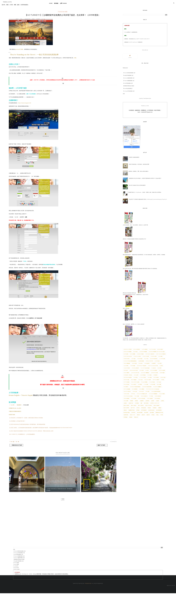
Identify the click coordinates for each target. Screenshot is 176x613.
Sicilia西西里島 (134, 389)
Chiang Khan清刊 (137, 356)
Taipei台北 (133, 393)
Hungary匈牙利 (127, 368)
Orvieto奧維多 (133, 379)
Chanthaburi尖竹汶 (128, 356)
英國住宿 (138, 414)
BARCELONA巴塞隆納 (127, 351)
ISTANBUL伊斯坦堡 (135, 368)
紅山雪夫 (19, 408)
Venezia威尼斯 (150, 398)
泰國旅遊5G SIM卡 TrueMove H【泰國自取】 (133, 42)
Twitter (129, 57)
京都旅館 (131, 400)
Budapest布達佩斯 (143, 351)
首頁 (124, 93)
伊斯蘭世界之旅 (12, 408)
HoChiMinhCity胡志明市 (141, 365)
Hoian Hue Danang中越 (153, 365)
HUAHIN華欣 (126, 365)
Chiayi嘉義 (160, 356)
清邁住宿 (125, 410)
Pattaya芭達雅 (126, 382)
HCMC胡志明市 (147, 363)
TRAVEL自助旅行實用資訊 (155, 391)
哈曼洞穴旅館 (12, 414)
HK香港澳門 (153, 363)
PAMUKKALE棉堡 (147, 379)
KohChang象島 (162, 370)
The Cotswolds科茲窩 (128, 396)
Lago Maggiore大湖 (135, 372)
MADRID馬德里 (143, 375)
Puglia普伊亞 (133, 384)
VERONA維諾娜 (126, 398)
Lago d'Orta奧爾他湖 (145, 372)
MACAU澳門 (136, 375)
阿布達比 (153, 414)
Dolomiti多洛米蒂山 (154, 358)
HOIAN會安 (160, 363)
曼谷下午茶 (133, 407)
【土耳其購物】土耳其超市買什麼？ (17, 421)
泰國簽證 (159, 407)
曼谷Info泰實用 (156, 405)
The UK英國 (136, 396)
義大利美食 (146, 412)
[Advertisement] (41, 603)
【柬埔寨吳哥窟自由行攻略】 (128, 85)
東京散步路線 (143, 407)
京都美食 (136, 400)
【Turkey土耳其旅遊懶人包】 (129, 91)
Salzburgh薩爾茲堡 (157, 386)
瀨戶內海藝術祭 (144, 410)
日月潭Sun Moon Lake (154, 403)
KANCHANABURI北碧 (134, 370)
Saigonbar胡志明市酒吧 (146, 386)
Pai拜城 (162, 379)
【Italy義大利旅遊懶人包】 (128, 75)
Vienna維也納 (157, 398)
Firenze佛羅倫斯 (127, 363)
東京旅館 (149, 407)
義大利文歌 (133, 412)
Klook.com (125, 67)
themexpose (88, 583)
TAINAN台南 (134, 391)
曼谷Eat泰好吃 (133, 405)
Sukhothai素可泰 (127, 391)
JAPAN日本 (126, 370)
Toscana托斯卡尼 (144, 396)
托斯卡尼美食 (146, 403)
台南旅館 (157, 400)
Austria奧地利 (144, 349)
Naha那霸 (150, 377)
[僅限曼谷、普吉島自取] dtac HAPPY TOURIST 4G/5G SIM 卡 (136, 38)
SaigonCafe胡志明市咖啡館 (135, 386)
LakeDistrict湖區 (154, 372)
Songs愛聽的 (141, 389)
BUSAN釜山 (135, 351)
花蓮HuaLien (132, 414)
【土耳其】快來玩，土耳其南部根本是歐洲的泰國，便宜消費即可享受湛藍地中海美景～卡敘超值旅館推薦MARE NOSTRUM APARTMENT (40, 427)
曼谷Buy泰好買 (126, 405)
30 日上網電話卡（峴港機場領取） (131, 32)
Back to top (170, 585)
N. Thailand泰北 (142, 377)
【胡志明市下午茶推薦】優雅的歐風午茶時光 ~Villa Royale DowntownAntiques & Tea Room (147, 199)
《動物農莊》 (19, 405)
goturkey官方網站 (19, 49)
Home (50, 3)
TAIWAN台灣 (141, 391)
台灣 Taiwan (63, 3)
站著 (75, 57)
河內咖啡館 (154, 407)
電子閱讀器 (125, 417)
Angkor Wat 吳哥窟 (128, 349)
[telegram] (13, 441)
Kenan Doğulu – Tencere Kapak (21, 395)
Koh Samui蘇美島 (153, 370)
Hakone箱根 (132, 365)
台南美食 (125, 403)
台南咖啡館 (142, 400)
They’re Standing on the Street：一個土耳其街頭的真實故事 (34, 54)
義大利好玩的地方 (151, 410)
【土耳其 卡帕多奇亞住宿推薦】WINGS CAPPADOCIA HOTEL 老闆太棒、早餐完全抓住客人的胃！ (31, 431)
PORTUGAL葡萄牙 (156, 379)
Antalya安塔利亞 (136, 349)
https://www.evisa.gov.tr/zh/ (24, 102)
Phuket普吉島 (152, 382)
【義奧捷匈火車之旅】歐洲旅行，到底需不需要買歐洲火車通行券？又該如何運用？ (145, 178)
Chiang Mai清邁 (146, 356)
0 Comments (113, 441)
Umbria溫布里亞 (158, 396)
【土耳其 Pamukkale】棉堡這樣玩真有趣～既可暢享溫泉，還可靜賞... (60, 489)
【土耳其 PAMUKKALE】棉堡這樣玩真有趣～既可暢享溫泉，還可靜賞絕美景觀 (27, 424)
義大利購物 (152, 412)
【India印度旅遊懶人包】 (128, 83)
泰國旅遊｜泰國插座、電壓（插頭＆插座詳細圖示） (138, 171)
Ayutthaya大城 (152, 349)
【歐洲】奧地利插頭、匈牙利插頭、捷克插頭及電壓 (138, 164)
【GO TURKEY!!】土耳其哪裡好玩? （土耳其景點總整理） (22, 434)
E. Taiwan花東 (162, 358)
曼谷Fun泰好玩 (141, 405)
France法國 (134, 363)
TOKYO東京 (147, 391)
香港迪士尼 (136, 417)
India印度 (159, 368)
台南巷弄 (152, 400)
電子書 (162, 414)
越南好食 (148, 414)
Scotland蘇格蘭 (127, 389)
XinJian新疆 (126, 400)
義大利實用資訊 (159, 410)
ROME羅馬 (140, 384)
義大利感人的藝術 (127, 412)
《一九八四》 (12, 405)
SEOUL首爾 (159, 384)
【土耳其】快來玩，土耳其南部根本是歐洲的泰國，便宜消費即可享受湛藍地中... (96, 489)
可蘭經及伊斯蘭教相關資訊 (15, 411)
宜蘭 (141, 403)
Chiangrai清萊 (153, 356)
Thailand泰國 (162, 393)
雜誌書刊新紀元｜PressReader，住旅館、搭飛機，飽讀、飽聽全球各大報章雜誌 (144, 192)
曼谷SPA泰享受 (126, 407)
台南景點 (162, 400)
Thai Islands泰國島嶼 (153, 393)
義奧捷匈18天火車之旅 (159, 412)
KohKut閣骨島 (126, 372)
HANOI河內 (140, 363)
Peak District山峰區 (135, 382)
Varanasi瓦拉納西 (141, 398)
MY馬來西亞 (155, 375)
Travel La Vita (7, 2)
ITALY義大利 (153, 368)
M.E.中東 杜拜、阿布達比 (128, 375)
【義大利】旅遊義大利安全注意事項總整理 (136, 185)
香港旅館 (130, 417)
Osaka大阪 (140, 379)
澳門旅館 (137, 410)
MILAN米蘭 (149, 375)
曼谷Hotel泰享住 (148, 405)
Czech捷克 (133, 358)
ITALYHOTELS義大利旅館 (145, 368)
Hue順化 (161, 365)
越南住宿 (143, 414)
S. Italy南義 (146, 384)
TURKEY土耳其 (62, 11)
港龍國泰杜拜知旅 (131, 410)
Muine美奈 (135, 377)
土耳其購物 (137, 403)
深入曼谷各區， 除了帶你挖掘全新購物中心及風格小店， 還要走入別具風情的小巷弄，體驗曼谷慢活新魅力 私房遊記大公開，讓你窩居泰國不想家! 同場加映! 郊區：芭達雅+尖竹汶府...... (144, 339)
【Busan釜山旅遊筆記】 (128, 88)
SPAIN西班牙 (126, 386)
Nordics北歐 (162, 377)
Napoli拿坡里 (156, 377)
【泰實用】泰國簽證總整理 (133, 157)
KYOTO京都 (141, 370)
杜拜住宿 (137, 407)
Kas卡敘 (146, 370)
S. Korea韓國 (152, 384)
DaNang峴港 (139, 358)
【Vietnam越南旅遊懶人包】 (129, 78)
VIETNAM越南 (133, 398)
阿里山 (157, 414)
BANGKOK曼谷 (160, 349)
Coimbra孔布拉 (127, 358)
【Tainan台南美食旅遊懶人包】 (129, 72)
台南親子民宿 (130, 403)
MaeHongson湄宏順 (128, 377)
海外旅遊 (56, 3)
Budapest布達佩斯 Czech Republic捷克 (157, 351)
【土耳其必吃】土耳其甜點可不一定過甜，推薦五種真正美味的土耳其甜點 (26, 417)
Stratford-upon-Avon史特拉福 (152, 389)
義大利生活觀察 (139, 412)
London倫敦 (162, 372)
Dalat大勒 (146, 358)
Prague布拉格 (126, 384)
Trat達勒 (151, 396)
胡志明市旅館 (126, 414)
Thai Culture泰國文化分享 (142, 393)
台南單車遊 (147, 400)
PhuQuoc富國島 (144, 382)
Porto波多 (159, 382)
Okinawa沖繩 (126, 379)
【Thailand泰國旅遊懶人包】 (129, 80)
